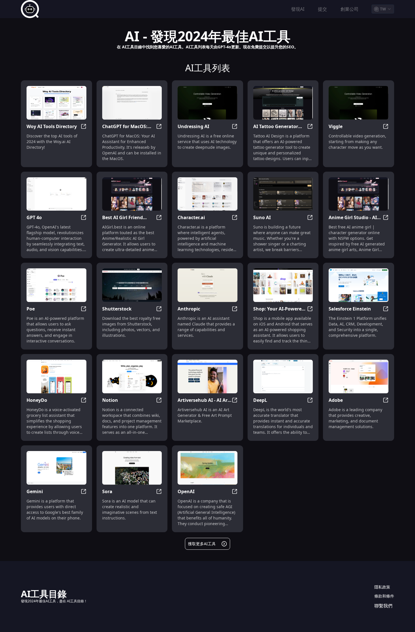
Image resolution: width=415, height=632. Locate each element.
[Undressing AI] (207, 103)
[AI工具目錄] (30, 9)
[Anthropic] (207, 285)
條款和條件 (384, 596)
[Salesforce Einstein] (358, 285)
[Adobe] (358, 376)
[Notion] (132, 376)
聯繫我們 (383, 606)
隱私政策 (382, 587)
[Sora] (132, 468)
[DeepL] (283, 376)
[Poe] (56, 285)
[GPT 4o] (56, 194)
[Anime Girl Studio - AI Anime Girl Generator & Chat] (358, 194)
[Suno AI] (283, 194)
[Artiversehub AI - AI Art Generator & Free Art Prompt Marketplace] (207, 376)
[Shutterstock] (132, 285)
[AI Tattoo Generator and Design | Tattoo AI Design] (283, 103)
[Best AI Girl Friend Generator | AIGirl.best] (132, 194)
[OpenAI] (207, 468)
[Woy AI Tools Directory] (56, 103)
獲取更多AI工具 (202, 543)
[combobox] (383, 9)
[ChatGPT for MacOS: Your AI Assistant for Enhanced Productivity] (132, 103)
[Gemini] (56, 468)
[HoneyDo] (56, 376)
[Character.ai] (207, 194)
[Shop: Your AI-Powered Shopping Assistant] (283, 285)
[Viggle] (358, 103)
